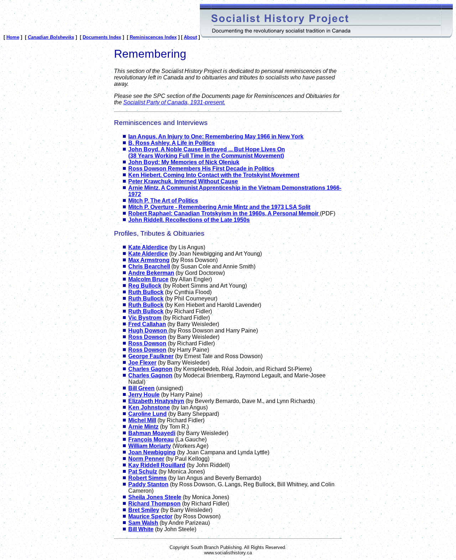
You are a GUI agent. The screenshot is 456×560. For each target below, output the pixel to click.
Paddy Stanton (148, 484)
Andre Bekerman (151, 273)
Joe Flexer (142, 363)
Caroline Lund (147, 414)
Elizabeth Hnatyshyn (156, 401)
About (190, 37)
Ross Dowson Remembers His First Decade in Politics (201, 169)
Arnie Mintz (143, 427)
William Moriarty (149, 446)
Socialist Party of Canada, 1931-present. (174, 102)
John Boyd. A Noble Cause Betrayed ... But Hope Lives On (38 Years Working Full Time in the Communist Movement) (206, 152)
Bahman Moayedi (151, 433)
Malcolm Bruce (148, 279)
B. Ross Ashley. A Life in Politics (171, 143)
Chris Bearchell (149, 266)
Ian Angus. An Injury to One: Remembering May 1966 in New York (216, 137)
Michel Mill (142, 420)
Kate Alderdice (148, 247)
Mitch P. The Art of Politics (163, 201)
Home (12, 37)
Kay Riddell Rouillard (156, 465)
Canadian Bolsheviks (51, 37)
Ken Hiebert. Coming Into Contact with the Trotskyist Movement (213, 175)
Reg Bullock (144, 286)
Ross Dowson (147, 337)
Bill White (141, 529)
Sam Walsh (143, 523)
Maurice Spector (150, 516)
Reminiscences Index (153, 37)
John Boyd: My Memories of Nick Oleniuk (183, 162)
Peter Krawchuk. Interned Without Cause (183, 181)
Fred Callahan (147, 324)
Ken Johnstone (149, 407)
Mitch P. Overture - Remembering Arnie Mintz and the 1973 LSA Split (219, 207)
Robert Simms (147, 478)
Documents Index (102, 37)
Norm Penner (146, 459)
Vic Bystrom (144, 318)
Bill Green (141, 388)
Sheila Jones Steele (154, 497)
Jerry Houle (144, 395)
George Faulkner (150, 356)
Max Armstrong (149, 260)
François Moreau (151, 439)
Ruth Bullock (146, 292)
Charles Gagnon (150, 369)
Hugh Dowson (148, 331)
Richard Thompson (154, 504)
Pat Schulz (142, 472)
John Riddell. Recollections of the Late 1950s (189, 220)
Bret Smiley (143, 510)
